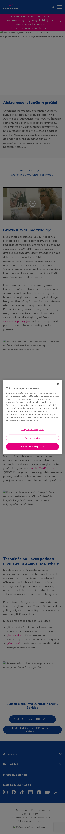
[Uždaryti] (58, 383)
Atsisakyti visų (33, 438)
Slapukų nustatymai (32, 429)
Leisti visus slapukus (32, 446)
